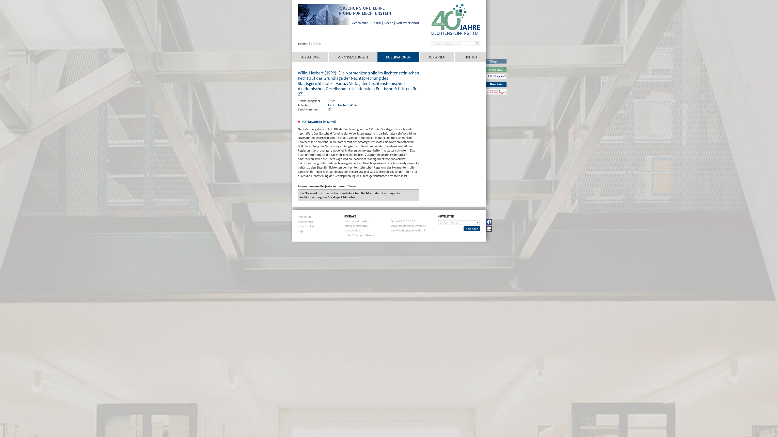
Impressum (305, 216)
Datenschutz (305, 221)
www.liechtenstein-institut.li (408, 230)
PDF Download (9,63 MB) (319, 122)
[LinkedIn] (489, 229)
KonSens (496, 84)
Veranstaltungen (353, 57)
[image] (456, 19)
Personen (437, 57)
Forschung (310, 57)
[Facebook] (489, 222)
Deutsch (303, 43)
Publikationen (398, 57)
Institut (471, 57)
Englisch (316, 43)
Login (301, 231)
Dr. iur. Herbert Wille (342, 105)
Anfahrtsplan (306, 226)
